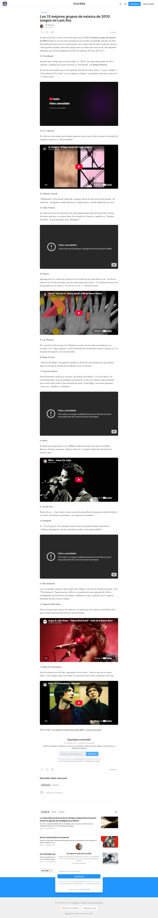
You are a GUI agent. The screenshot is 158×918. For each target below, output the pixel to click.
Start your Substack (71, 908)
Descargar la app (89, 908)
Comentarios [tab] (45, 785)
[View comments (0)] (47, 32)
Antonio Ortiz (49, 25)
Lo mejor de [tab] (45, 812)
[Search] (120, 4)
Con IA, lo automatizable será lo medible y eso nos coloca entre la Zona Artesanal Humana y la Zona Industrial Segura (66, 825)
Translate (44, 12)
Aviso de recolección (95, 903)
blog (91, 383)
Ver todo (45, 870)
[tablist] (50, 785)
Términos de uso (79, 881)
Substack (68, 913)
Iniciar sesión (148, 4)
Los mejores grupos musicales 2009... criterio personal (76, 729)
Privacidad (75, 903)
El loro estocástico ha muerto (54, 837)
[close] (99, 844)
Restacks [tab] (55, 785)
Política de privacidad (93, 883)
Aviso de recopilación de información (71, 883)
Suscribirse (134, 4)
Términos (83, 903)
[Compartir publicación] (125, 4)
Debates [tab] (61, 812)
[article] (79, 824)
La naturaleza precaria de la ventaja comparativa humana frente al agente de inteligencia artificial (68, 819)
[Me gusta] (42, 32)
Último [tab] (53, 812)
